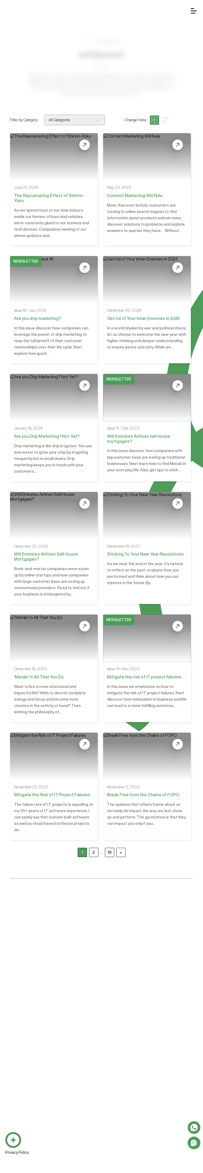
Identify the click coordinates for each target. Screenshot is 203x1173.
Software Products (22, 1088)
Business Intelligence (23, 1067)
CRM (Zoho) (15, 1097)
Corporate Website (125, 1031)
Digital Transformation (23, 1145)
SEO (113, 1070)
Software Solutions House (32, 1003)
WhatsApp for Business (24, 1058)
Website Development (129, 1023)
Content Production (127, 1100)
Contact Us (186, 985)
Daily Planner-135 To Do (24, 1124)
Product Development (23, 1153)
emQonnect (117, 985)
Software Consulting (23, 1136)
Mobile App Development (26, 1040)
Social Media (120, 1088)
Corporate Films (122, 1109)
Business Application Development (34, 1031)
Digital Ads (118, 1079)
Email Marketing (122, 1061)
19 (109, 852)
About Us (84, 985)
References (152, 985)
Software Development (26, 1023)
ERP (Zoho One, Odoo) (23, 1106)
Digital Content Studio (132, 1003)
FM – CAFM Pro (17, 1115)
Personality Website (126, 1040)
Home (88, 42)
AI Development (18, 1049)
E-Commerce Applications (27, 1076)
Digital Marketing (124, 1052)
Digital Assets (121, 1118)
